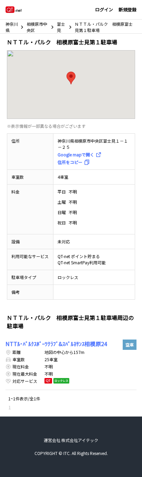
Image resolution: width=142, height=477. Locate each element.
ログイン (104, 9)
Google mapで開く (76, 154)
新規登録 (127, 9)
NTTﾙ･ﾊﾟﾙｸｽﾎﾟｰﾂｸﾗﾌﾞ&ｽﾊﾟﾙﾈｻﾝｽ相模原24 (56, 344)
